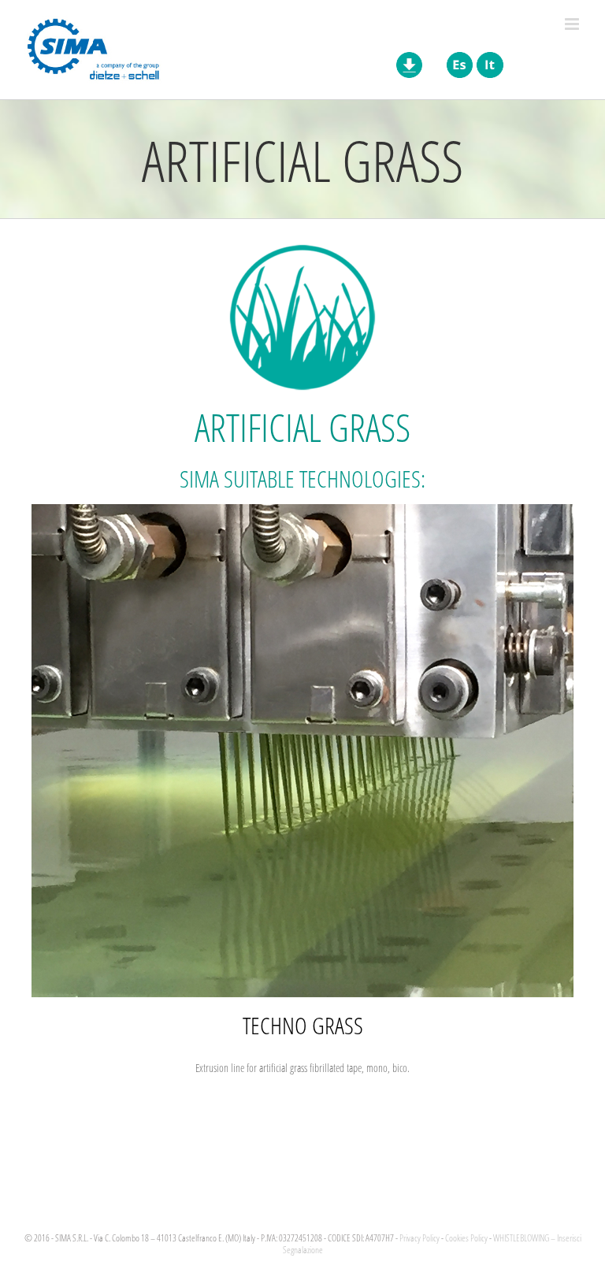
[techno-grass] (302, 509)
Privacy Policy (419, 1238)
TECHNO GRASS (303, 1025)
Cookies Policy (466, 1238)
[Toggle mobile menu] (573, 24)
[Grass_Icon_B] (302, 247)
